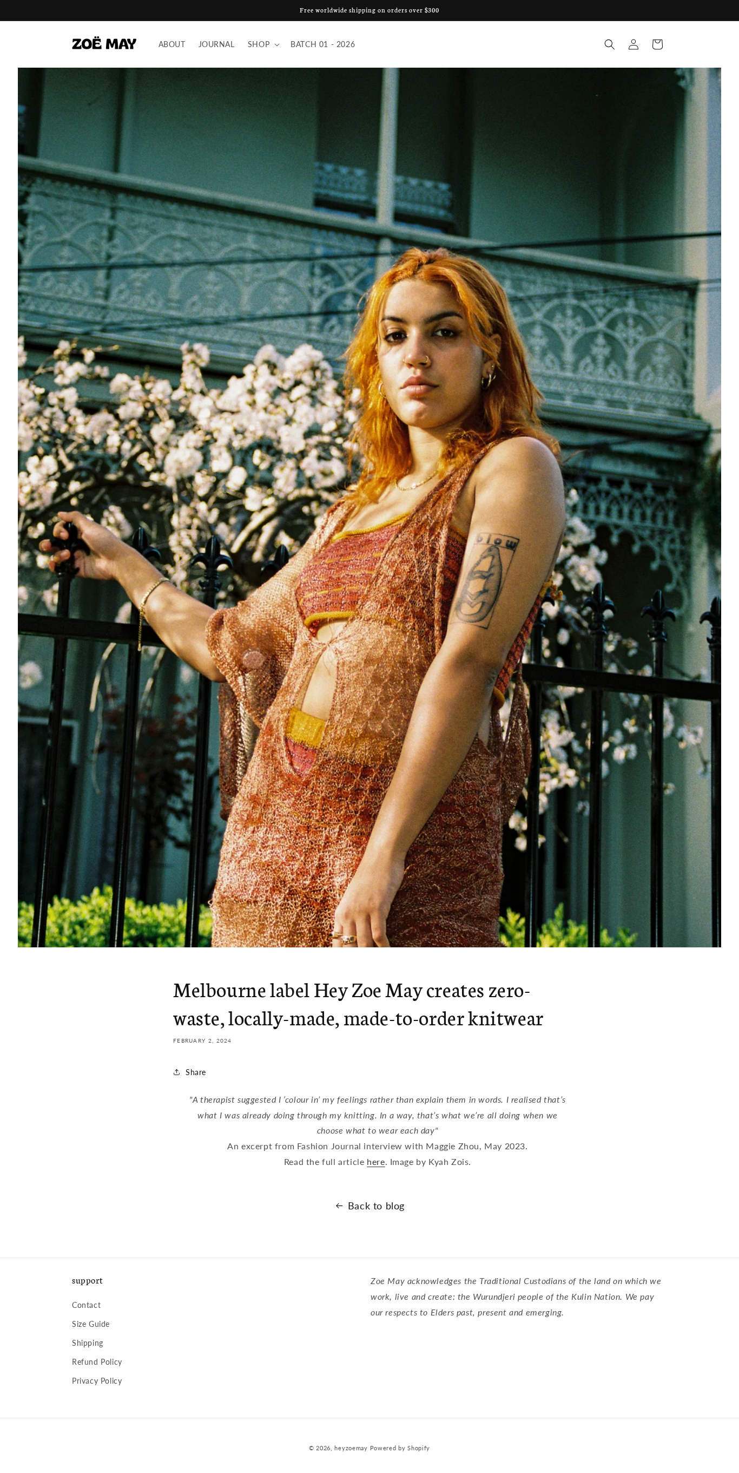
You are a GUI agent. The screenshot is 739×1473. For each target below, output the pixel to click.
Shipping (87, 1342)
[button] (262, 44)
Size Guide (91, 1323)
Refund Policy (97, 1361)
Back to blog (376, 1206)
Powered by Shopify (400, 1447)
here (376, 1161)
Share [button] (196, 1071)
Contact (86, 1305)
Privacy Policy (97, 1380)
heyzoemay (350, 1447)
